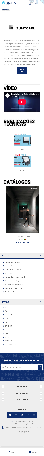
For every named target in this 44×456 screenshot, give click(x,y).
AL (6, 311)
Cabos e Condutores (12, 266)
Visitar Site (22, 70)
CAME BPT (8, 326)
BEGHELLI (8, 315)
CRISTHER (8, 341)
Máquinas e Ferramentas (13, 288)
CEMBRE (8, 330)
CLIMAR (7, 337)
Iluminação (8, 273)
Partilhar (26, 242)
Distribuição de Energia (13, 270)
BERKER (7, 318)
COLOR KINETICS (10, 345)
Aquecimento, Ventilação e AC (15, 284)
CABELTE (8, 322)
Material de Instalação (12, 262)
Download (19, 242)
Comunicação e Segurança (14, 281)
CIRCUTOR (8, 333)
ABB (6, 307)
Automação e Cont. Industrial (15, 277)
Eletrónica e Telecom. (12, 292)
